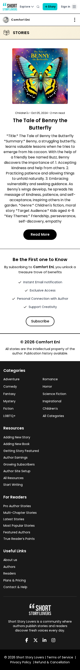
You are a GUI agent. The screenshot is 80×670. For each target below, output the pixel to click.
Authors (9, 567)
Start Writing (13, 484)
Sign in (65, 6)
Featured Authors (16, 532)
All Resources (13, 478)
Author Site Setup (16, 471)
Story (52, 6)
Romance (50, 379)
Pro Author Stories (17, 506)
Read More (40, 234)
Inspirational (52, 401)
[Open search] (38, 7)
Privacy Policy (20, 662)
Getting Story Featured (21, 451)
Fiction (8, 408)
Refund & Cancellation (52, 662)
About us (10, 560)
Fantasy (9, 394)
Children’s (50, 408)
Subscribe (40, 321)
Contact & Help (15, 587)
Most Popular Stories (19, 525)
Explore (25, 6)
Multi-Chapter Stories (20, 512)
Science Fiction (54, 394)
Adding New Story (16, 437)
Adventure (11, 379)
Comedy (10, 386)
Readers (9, 573)
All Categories (53, 416)
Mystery (9, 401)
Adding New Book (16, 444)
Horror (47, 386)
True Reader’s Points (19, 538)
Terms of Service (60, 657)
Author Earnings (15, 457)
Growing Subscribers (19, 464)
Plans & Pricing (14, 580)
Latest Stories (13, 519)
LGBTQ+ (9, 416)
